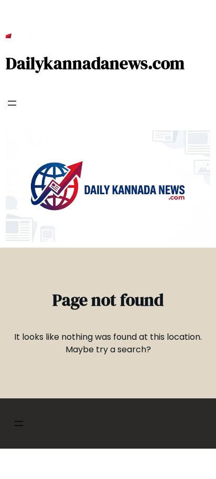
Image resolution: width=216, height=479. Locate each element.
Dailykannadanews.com (95, 63)
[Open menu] (12, 103)
